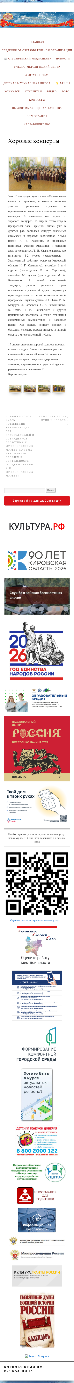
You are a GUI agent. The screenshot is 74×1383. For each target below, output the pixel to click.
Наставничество (37, 124)
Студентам (33, 91)
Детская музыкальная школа (27, 83)
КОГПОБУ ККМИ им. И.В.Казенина (24, 1369)
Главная (37, 42)
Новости (63, 58)
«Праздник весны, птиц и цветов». (53, 420)
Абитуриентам (37, 75)
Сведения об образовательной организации (37, 50)
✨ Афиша (63, 83)
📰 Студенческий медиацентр (27, 58)
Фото (66, 91)
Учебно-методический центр (37, 66)
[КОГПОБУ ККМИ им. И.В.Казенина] (37, 22)
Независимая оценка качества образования (37, 112)
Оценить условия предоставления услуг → (37, 920)
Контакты (37, 99)
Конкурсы (12, 91)
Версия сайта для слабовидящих (37, 500)
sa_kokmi (16, 147)
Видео (52, 91)
